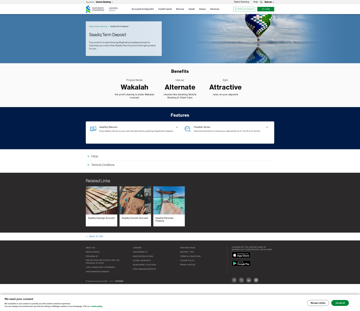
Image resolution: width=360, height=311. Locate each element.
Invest (192, 9)
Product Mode (134, 80)
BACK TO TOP (96, 237)
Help (255, 2)
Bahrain (268, 2)
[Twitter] (241, 280)
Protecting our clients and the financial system (102, 261)
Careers (137, 248)
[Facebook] (234, 280)
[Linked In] (248, 280)
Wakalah (134, 87)
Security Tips (187, 252)
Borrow (180, 9)
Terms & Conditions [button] (103, 165)
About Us (90, 248)
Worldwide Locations (144, 265)
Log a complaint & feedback (100, 267)
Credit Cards (165, 9)
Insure (202, 9)
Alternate (180, 87)
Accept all (340, 303)
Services (214, 9)
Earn (225, 80)
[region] (180, 303)
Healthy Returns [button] (108, 127)
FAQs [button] (94, 156)
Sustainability (140, 252)
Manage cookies (318, 303)
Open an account (245, 9)
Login (267, 9)
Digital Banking (241, 2)
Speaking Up (92, 256)
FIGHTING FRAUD (187, 248)
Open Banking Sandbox (97, 271)
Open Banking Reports (144, 269)
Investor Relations (143, 256)
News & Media (93, 252)
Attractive (225, 87)
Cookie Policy (187, 260)
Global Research (142, 260)
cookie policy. (97, 306)
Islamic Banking (103, 2)
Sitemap (119, 281)
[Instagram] (256, 280)
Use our (180, 80)
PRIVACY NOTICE (187, 265)
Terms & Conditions (190, 256)
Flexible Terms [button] (202, 127)
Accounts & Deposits (143, 9)
